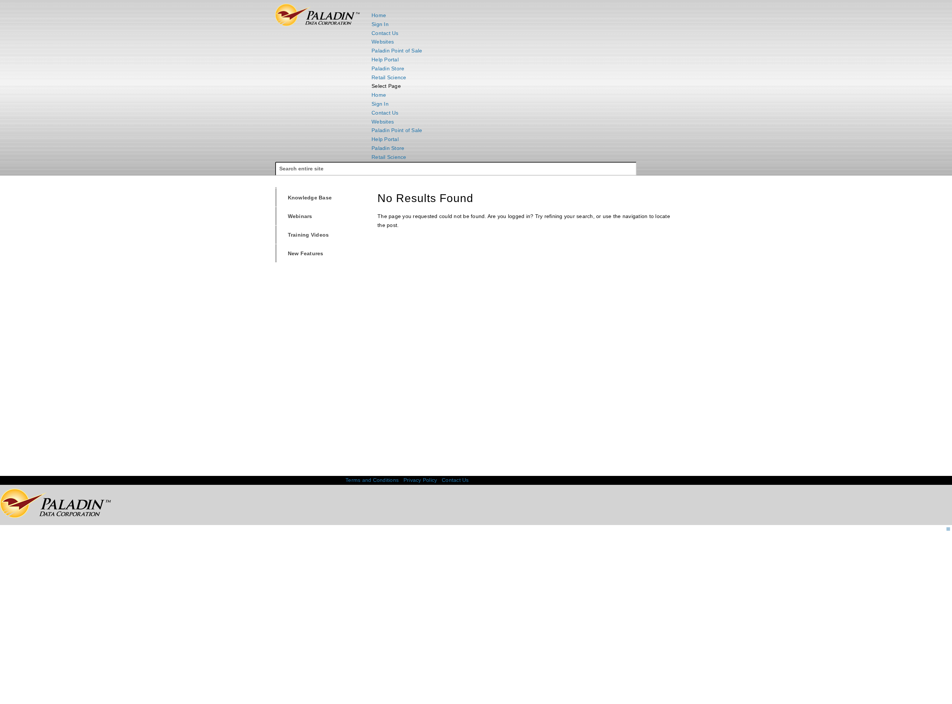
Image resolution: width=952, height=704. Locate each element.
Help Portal (385, 60)
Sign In (380, 24)
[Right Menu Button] (948, 529)
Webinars (296, 216)
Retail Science (389, 77)
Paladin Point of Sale (397, 51)
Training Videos (304, 234)
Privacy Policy (420, 480)
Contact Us (385, 33)
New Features (302, 253)
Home (379, 15)
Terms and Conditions (372, 480)
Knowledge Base (306, 197)
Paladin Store (388, 68)
